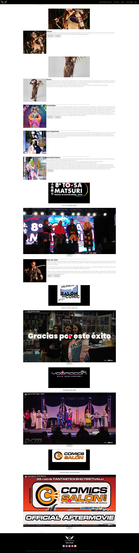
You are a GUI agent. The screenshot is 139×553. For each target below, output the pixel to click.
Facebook (58, 117)
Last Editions (129, 2)
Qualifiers (116, 2)
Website (69, 255)
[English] (136, 2)
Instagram (50, 117)
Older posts (41, 532)
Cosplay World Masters (105, 2)
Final (122, 2)
